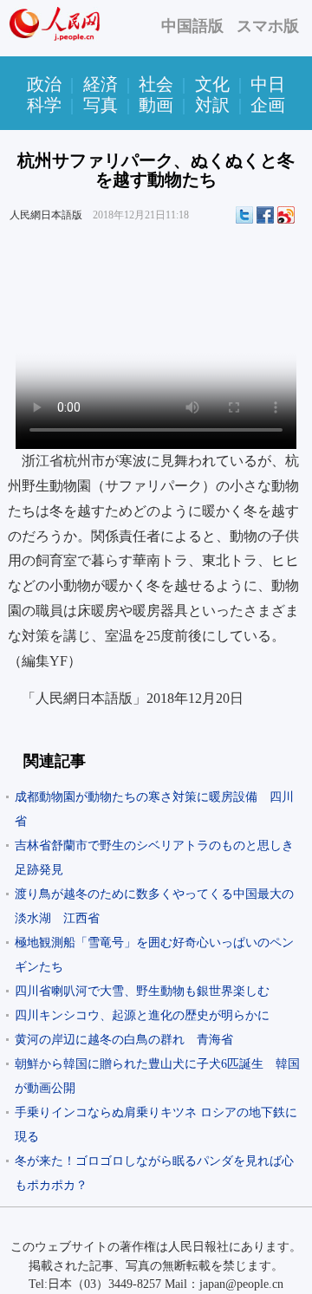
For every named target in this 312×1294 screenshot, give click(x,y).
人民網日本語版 (46, 215)
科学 (44, 104)
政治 (44, 84)
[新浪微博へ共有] (286, 215)
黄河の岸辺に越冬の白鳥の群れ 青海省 (130, 1039)
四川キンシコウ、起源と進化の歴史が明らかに (142, 1015)
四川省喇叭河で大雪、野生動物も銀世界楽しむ (142, 991)
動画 (156, 104)
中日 (267, 84)
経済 (100, 84)
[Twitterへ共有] (244, 215)
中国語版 (192, 26)
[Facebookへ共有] (265, 215)
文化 (212, 84)
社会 (156, 84)
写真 (100, 104)
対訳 (212, 104)
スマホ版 (268, 26)
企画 (267, 104)
